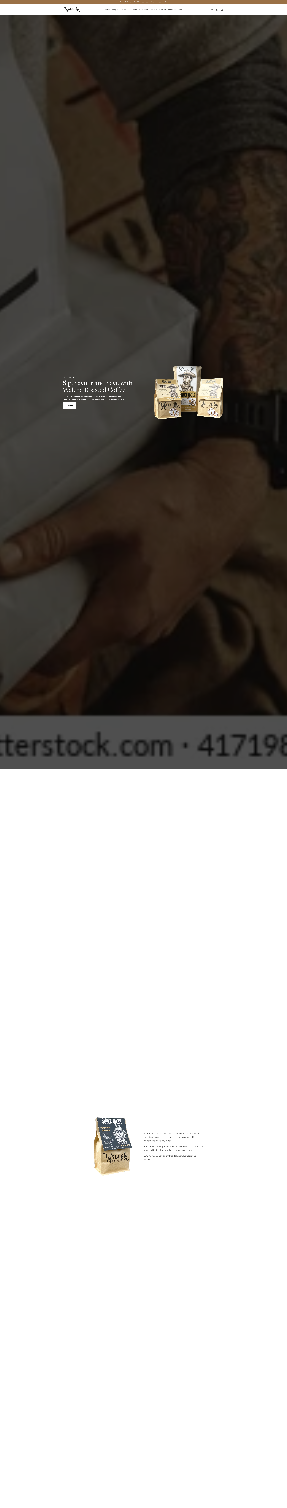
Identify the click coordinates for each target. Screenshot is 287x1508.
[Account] (216, 9)
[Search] (212, 9)
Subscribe (69, 405)
